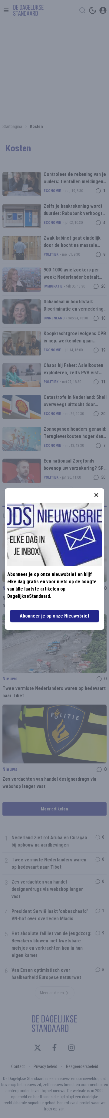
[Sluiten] (96, 495)
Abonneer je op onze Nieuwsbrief (54, 616)
